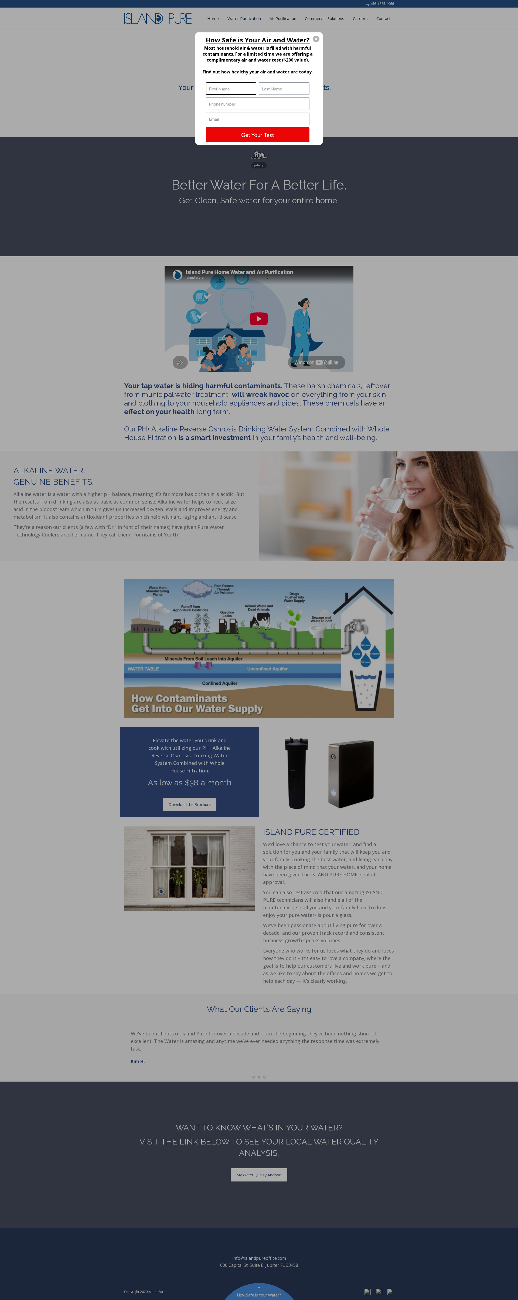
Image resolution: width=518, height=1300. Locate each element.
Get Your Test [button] (257, 134)
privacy (259, 165)
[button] (316, 39)
